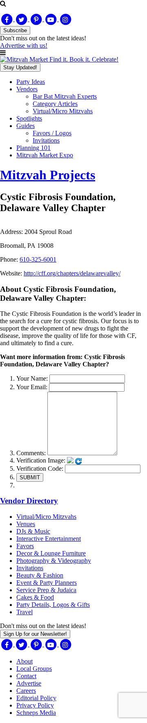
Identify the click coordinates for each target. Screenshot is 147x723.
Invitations (46, 140)
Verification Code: (39, 468)
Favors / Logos (52, 133)
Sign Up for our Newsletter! (35, 634)
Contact (26, 675)
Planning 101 (33, 147)
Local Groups (34, 668)
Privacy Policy (35, 705)
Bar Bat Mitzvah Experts (65, 96)
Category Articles (55, 103)
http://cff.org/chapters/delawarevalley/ (72, 273)
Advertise (28, 683)
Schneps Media (36, 712)
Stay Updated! (20, 67)
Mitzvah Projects (47, 175)
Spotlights (29, 118)
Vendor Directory (29, 500)
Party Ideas (30, 81)
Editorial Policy (36, 697)
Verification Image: (40, 460)
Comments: (31, 453)
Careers (26, 690)
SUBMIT (30, 477)
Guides (25, 125)
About (24, 661)
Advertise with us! (23, 45)
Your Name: (32, 378)
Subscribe (15, 30)
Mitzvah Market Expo (44, 155)
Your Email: (31, 387)
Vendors (27, 89)
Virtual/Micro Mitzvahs (63, 111)
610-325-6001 (38, 259)
